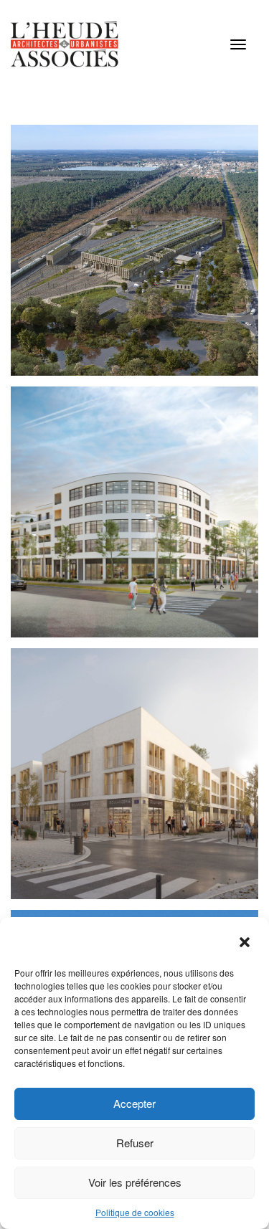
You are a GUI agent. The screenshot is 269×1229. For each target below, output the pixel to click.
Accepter (134, 1103)
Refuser (135, 1142)
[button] (246, 943)
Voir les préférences (134, 1182)
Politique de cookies (134, 1212)
